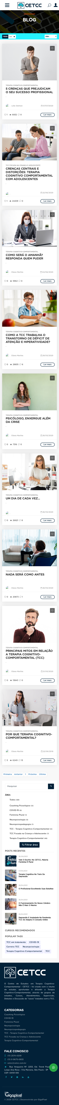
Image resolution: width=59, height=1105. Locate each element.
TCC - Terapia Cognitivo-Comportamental (24, 1033)
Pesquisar (50, 5)
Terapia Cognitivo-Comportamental (24, 951)
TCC (48, 951)
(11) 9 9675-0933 (15, 1060)
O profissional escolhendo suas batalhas (36, 889)
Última (42, 774)
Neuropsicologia (31, 947)
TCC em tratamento (16, 942)
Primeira (7, 774)
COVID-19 (34, 942)
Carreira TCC (12, 947)
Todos (5, 36)
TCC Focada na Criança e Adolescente (22, 1037)
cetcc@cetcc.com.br (16, 1063)
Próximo (32, 774)
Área (47, 36)
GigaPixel (42, 1100)
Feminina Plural (11, 1022)
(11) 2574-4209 (14, 1056)
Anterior (18, 774)
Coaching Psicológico (14, 1015)
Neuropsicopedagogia (15, 1030)
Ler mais (48, 115)
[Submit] (51, 786)
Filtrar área (31, 845)
